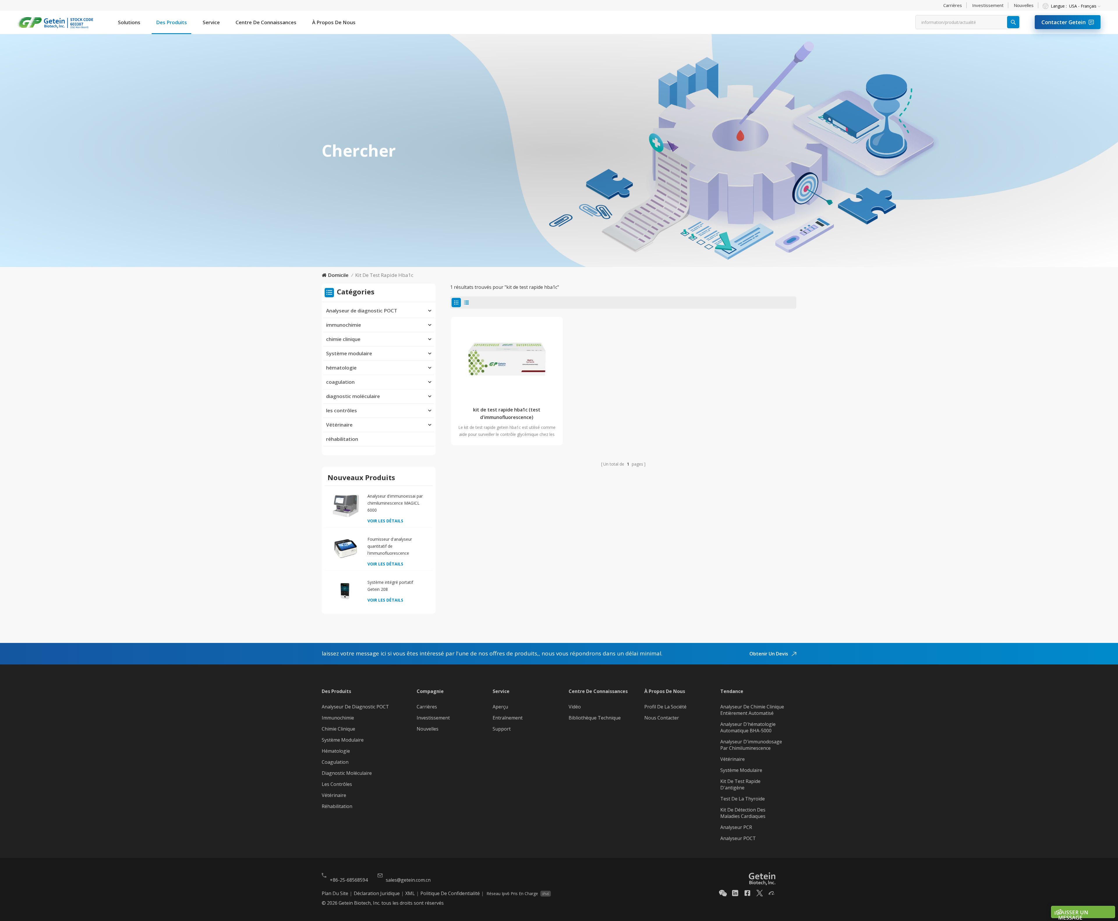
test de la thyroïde (742, 799)
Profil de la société (665, 706)
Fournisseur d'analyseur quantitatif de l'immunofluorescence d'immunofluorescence (389, 546)
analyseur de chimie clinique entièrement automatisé (752, 709)
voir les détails (385, 521)
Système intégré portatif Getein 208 (390, 585)
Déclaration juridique (377, 893)
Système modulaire (349, 353)
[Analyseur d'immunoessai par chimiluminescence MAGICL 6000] (346, 505)
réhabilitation (342, 439)
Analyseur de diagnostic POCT (361, 310)
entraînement (508, 718)
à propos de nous (333, 22)
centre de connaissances (266, 22)
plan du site (335, 893)
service (211, 22)
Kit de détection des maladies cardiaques (742, 813)
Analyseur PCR (736, 827)
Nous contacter (661, 718)
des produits (171, 22)
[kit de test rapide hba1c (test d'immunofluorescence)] (506, 359)
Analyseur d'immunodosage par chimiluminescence (751, 744)
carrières (952, 5)
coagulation (340, 382)
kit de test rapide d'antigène (740, 784)
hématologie (341, 367)
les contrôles (341, 410)
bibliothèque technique (595, 718)
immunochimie (343, 324)
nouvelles (1024, 5)
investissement (988, 5)
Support (502, 729)
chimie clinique (343, 339)
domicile (338, 275)
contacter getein (1063, 22)
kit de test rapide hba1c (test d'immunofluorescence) (506, 413)
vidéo (575, 706)
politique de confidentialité (450, 893)
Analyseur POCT (738, 838)
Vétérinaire (339, 424)
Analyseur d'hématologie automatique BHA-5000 (748, 727)
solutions (129, 22)
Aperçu (500, 706)
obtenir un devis (769, 653)
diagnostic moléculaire (353, 396)
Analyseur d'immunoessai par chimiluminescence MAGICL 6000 (395, 503)
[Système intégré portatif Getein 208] (346, 591)
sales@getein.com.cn (408, 880)
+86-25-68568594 (349, 880)
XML (410, 893)
